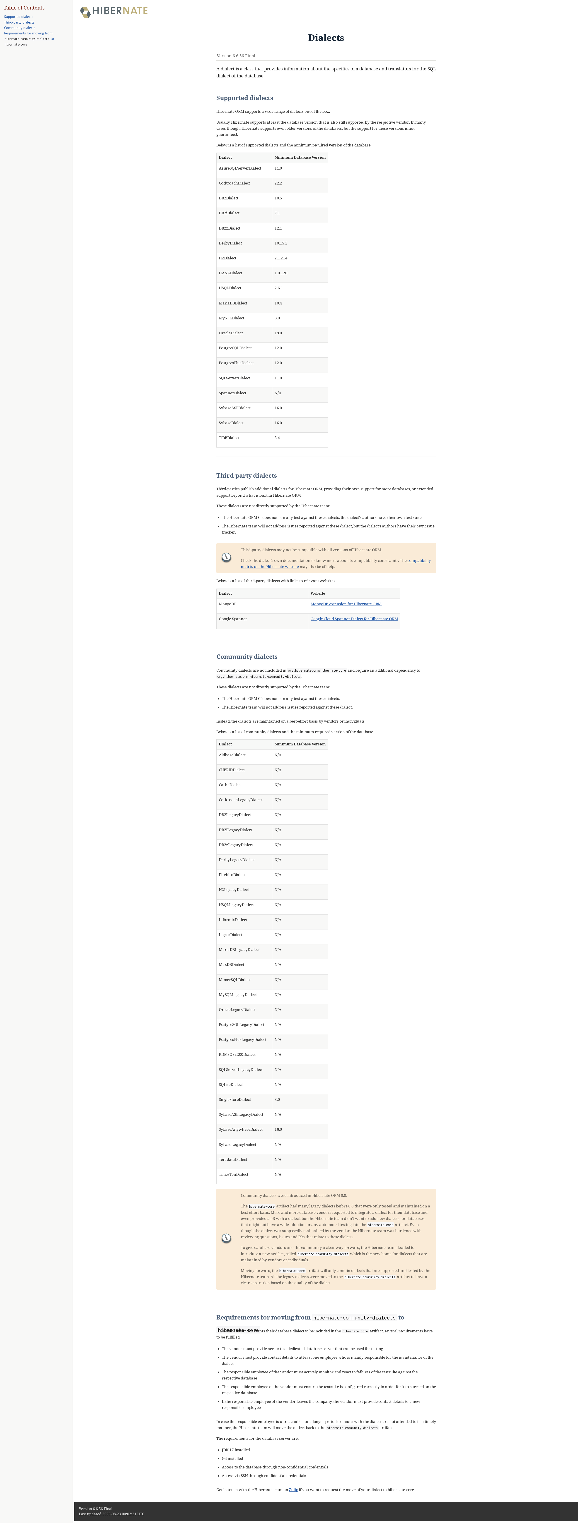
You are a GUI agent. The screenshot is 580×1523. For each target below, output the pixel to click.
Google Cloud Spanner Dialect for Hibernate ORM (354, 618)
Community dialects (19, 27)
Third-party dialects (19, 22)
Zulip (293, 1489)
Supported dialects (18, 16)
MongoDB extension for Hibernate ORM (346, 603)
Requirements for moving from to (29, 38)
